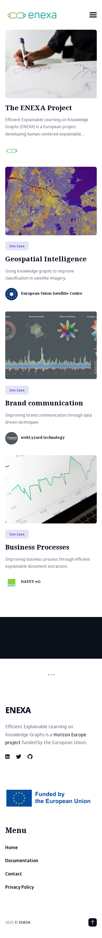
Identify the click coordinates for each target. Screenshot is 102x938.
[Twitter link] (18, 757)
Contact (13, 874)
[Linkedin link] (8, 757)
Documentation (21, 860)
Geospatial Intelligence (46, 258)
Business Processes (37, 547)
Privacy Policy (19, 887)
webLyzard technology (43, 437)
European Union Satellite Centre (51, 293)
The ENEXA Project (38, 107)
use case (17, 246)
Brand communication (44, 403)
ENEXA (24, 922)
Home (11, 847)
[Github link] (29, 757)
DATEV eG (31, 581)
